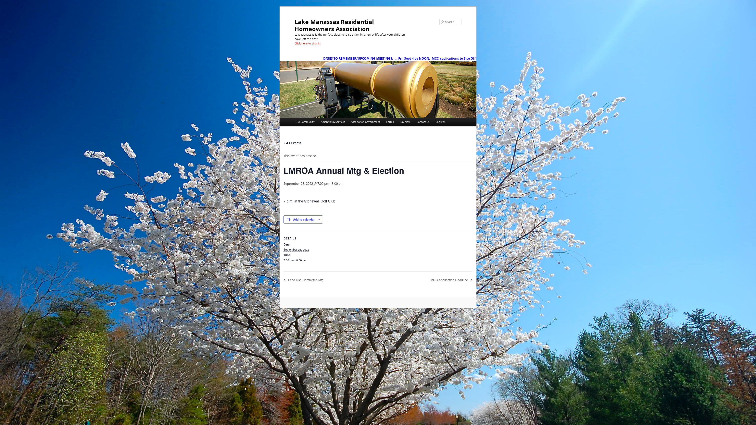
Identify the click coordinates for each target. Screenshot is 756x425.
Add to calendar (304, 219)
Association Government (365, 122)
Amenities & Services (333, 122)
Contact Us (423, 122)
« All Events (292, 142)
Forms (390, 122)
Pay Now (405, 122)
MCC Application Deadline (450, 280)
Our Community (305, 122)
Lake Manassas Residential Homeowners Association (334, 25)
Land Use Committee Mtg (305, 280)
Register (440, 122)
